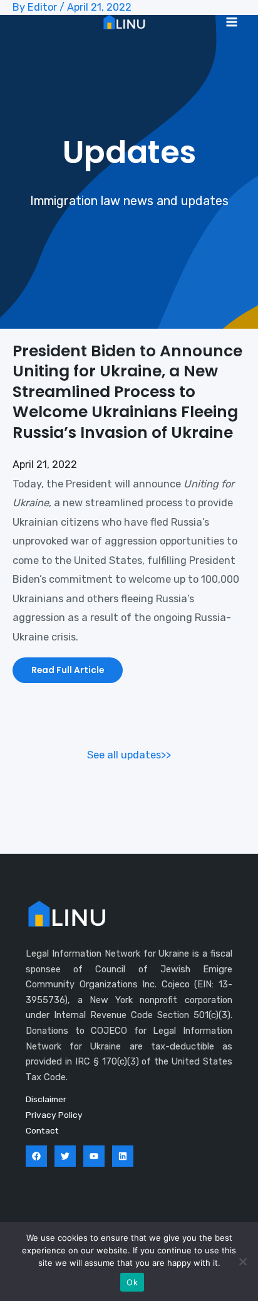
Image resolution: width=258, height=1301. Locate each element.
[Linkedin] (122, 1156)
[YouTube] (94, 1156)
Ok (132, 1282)
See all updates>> (129, 755)
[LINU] (124, 21)
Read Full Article (67, 670)
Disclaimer (46, 1099)
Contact (42, 1130)
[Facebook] (36, 1156)
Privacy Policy (54, 1115)
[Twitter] (65, 1156)
